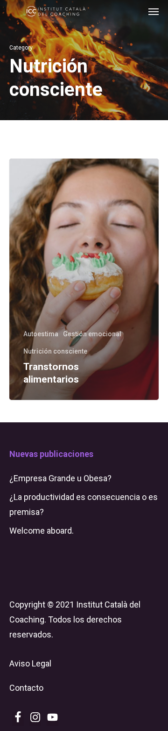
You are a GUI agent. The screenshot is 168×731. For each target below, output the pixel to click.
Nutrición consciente (55, 351)
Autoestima (40, 334)
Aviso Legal (30, 663)
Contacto (26, 688)
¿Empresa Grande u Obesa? (60, 478)
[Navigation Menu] (153, 11)
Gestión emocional (92, 334)
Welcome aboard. (41, 531)
